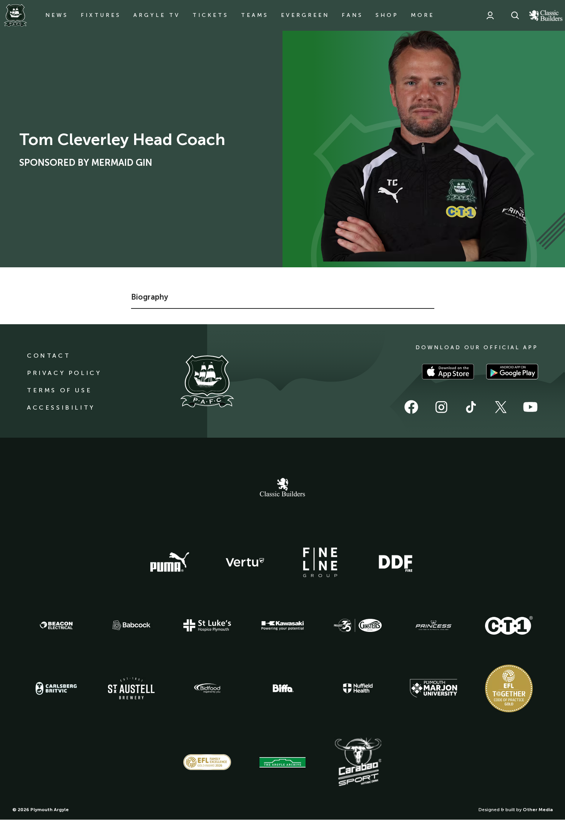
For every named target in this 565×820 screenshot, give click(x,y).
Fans (352, 15)
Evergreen (305, 15)
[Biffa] (282, 688)
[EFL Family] (207, 762)
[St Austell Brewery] (131, 688)
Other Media (538, 809)
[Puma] (169, 562)
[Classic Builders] (282, 488)
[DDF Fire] (395, 562)
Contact (48, 355)
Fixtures (101, 15)
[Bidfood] (207, 688)
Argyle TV (156, 15)
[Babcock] (131, 625)
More (422, 15)
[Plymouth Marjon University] (433, 688)
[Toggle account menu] (490, 15)
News (56, 15)
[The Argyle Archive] (282, 762)
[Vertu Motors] (245, 562)
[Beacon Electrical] (56, 625)
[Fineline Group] (320, 562)
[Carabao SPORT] (358, 762)
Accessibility (61, 407)
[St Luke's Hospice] (207, 625)
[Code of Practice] (509, 688)
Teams (255, 15)
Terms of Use (59, 390)
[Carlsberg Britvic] (56, 688)
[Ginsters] (358, 625)
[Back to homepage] (15, 15)
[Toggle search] (515, 15)
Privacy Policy (64, 373)
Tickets (211, 15)
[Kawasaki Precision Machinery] (282, 625)
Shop (387, 15)
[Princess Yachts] (433, 625)
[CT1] (509, 625)
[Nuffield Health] (358, 688)
